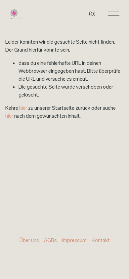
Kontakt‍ (101, 240)
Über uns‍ (29, 240)
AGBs (50, 240)
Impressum (74, 240)
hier (23, 107)
